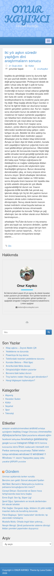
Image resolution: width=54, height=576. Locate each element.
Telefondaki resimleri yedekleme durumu (25, 358)
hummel (12, 443)
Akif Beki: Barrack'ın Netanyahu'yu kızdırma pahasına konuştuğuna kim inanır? (22, 485)
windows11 (39, 454)
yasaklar (6, 461)
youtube (22, 461)
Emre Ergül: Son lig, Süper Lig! (17, 497)
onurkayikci (42, 68)
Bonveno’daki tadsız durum (19, 373)
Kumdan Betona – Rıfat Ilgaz (19, 362)
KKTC (37, 443)
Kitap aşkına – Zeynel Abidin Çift (21, 347)
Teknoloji (9, 413)
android (33, 428)
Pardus (5, 450)
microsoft (39, 446)
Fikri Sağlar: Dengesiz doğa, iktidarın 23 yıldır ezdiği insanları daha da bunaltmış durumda (26, 510)
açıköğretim (7, 431)
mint (47, 446)
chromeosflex (45, 431)
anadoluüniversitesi (19, 428)
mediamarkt (30, 446)
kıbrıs (15, 446)
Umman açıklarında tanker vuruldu (18, 476)
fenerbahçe (27, 439)
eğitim (48, 435)
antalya (41, 428)
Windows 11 (8, 457)
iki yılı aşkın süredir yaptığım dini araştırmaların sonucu (23, 56)
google (5, 442)
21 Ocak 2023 (15, 65)
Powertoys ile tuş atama (17, 355)
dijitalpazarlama (11, 435)
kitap (31, 443)
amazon (6, 428)
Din (9, 245)
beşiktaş (17, 431)
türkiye (5, 454)
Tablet (35, 450)
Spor (7, 409)
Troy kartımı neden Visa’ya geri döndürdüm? (27, 376)
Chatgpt (24, 431)
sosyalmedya (25, 450)
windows (14, 454)
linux (21, 446)
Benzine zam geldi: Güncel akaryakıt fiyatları (23, 480)
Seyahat (9, 406)
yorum (14, 461)
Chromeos (33, 431)
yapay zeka (39, 457)
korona (43, 442)
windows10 (25, 454)
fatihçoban (16, 439)
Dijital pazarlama (29, 435)
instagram (22, 443)
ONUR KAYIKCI (27, 14)
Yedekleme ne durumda (17, 351)
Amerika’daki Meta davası (18, 365)
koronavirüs (7, 446)
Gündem (12, 471)
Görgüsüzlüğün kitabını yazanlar (21, 369)
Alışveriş (9, 395)
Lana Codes (46, 569)
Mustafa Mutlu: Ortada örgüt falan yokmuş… (23, 521)
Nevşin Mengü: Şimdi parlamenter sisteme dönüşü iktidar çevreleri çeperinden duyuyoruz (26, 527)
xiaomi (19, 457)
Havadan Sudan (13, 398)
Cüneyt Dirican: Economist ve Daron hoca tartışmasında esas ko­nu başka (22, 492)
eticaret (41, 435)
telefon (42, 450)
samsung (14, 450)
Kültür (31, 65)
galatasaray (41, 439)
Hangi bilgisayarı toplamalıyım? (20, 380)
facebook (6, 439)
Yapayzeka (27, 457)
